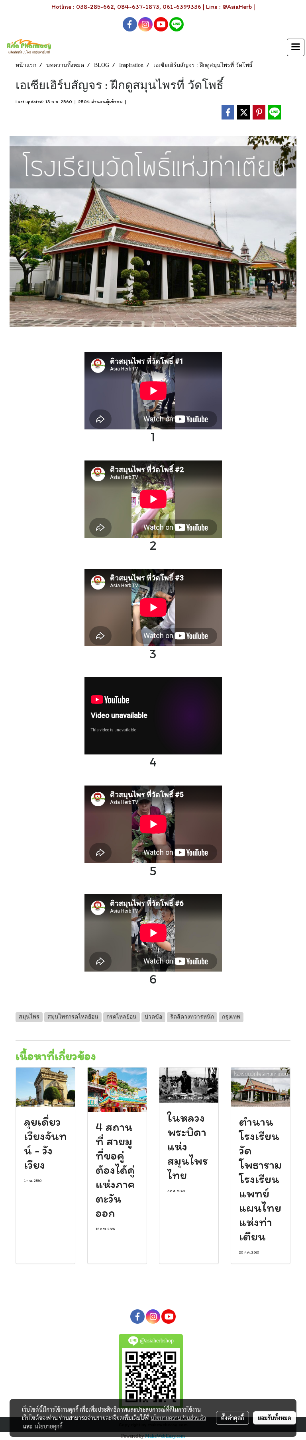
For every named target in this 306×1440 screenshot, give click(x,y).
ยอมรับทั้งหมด (274, 1417)
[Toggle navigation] (295, 47)
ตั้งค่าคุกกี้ (232, 1417)
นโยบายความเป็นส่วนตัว (178, 1417)
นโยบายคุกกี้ (49, 1426)
